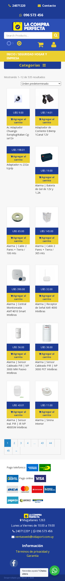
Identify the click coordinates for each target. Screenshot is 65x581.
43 (42, 443)
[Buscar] (55, 35)
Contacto (49, 6)
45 (8, 450)
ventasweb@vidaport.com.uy (34, 537)
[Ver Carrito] (41, 46)
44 (50, 443)
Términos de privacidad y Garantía (32, 554)
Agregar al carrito (19, 121)
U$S (25, 43)
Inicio (11, 54)
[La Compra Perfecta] (31, 25)
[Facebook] (14, 563)
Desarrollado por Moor (15, 577)
